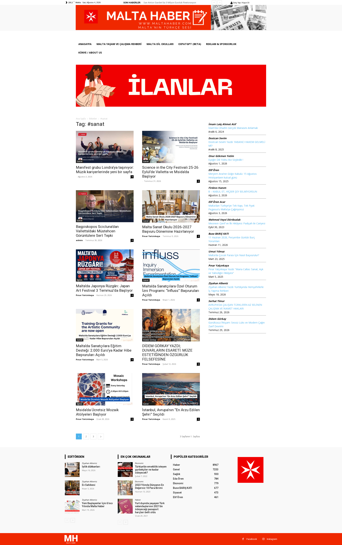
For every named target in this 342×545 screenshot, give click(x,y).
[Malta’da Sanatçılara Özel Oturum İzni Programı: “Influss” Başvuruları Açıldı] (171, 265)
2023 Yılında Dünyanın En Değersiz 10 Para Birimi (149, 486)
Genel (79, 161)
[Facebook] (243, 539)
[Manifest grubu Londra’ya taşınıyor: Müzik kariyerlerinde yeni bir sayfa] (105, 147)
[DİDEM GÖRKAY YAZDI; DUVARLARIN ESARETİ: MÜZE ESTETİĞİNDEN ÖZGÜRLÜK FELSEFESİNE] (171, 325)
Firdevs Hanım (217, 187)
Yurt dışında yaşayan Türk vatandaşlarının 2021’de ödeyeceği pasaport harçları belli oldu (149, 508)
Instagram (272, 539)
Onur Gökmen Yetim (221, 156)
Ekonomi (139, 463)
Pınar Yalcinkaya (151, 236)
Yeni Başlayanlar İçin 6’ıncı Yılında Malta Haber (97, 505)
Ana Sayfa (81, 118)
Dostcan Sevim (217, 138)
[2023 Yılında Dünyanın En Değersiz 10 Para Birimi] (125, 487)
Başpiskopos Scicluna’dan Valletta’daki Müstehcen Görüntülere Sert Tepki (97, 231)
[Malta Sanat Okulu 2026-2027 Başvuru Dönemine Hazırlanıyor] (171, 206)
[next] (219, 2)
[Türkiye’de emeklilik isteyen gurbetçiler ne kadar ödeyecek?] (125, 469)
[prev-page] (67, 520)
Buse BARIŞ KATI (218, 233)
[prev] (214, 2)
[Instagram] (263, 539)
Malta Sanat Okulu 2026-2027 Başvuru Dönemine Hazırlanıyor (168, 229)
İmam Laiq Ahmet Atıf (222, 124)
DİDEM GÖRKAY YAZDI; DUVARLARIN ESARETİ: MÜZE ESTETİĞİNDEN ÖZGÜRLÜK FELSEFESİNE (167, 352)
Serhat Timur (216, 301)
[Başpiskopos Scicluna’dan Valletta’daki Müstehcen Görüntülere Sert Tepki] (105, 206)
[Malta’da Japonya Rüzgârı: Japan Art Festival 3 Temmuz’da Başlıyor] (105, 265)
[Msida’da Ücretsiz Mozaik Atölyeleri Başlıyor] (105, 389)
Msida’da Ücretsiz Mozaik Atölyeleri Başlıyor (97, 412)
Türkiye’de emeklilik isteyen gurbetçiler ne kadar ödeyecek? (151, 469)
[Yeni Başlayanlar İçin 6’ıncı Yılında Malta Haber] (72, 506)
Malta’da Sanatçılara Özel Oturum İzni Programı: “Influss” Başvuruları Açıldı (170, 290)
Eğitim (79, 280)
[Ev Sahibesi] (72, 487)
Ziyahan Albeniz (218, 283)
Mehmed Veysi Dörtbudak (224, 219)
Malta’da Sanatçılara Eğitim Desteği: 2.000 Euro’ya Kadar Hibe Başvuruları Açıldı (103, 350)
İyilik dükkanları (91, 466)
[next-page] (101, 436)
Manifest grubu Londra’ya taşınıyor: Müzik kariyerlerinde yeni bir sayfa (105, 169)
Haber (138, 500)
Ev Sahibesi (88, 484)
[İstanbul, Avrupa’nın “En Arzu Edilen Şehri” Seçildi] (171, 389)
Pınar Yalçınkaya (218, 265)
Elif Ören (213, 170)
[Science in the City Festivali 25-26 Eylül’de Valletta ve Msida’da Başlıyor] (171, 147)
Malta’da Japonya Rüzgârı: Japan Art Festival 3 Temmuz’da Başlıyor (104, 288)
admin (79, 240)
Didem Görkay (149, 340)
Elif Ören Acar (216, 202)
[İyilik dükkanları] (72, 469)
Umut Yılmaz (216, 251)
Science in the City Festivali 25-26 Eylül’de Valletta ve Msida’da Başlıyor (170, 171)
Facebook (252, 539)
